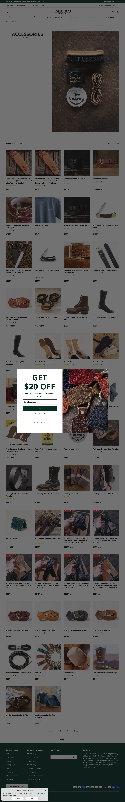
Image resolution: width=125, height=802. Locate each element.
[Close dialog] (106, 371)
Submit (39, 409)
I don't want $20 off (39, 413)
